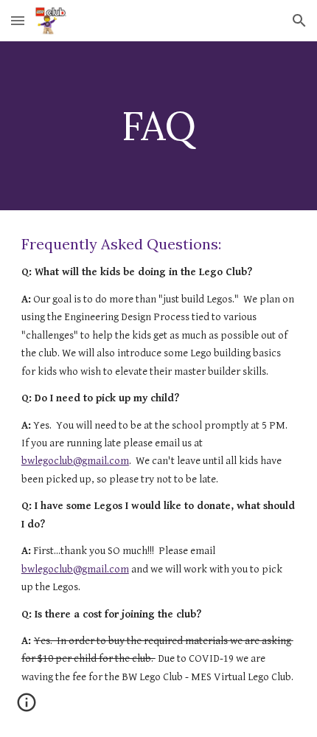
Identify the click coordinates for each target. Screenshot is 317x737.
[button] (17, 20)
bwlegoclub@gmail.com (75, 460)
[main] (158, 125)
